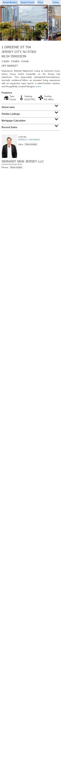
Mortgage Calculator (30, 119)
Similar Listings (30, 113)
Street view (30, 106)
